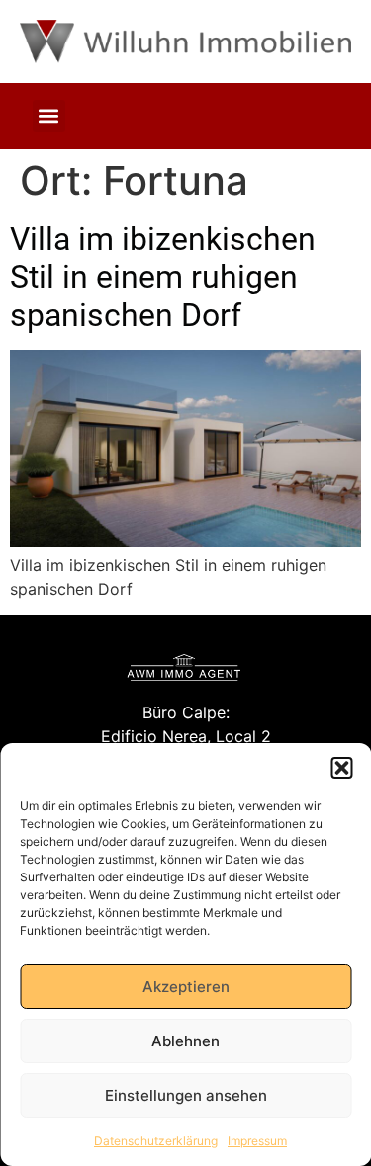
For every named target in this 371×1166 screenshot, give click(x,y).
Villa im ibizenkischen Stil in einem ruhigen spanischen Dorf (163, 277)
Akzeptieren (186, 986)
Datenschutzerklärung (156, 1140)
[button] (341, 768)
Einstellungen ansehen (186, 1095)
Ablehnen (185, 1041)
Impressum (257, 1140)
